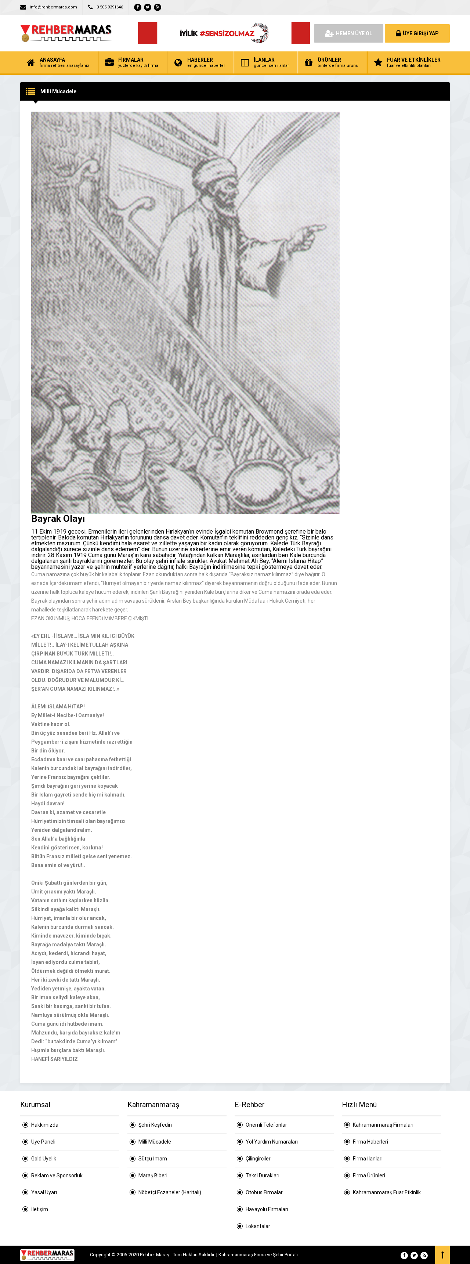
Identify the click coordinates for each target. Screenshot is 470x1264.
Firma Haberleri (370, 1142)
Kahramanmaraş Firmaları (383, 1125)
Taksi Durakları (262, 1175)
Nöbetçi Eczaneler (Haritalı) (169, 1192)
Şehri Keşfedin (155, 1125)
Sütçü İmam (152, 1159)
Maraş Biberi (152, 1175)
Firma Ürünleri (369, 1175)
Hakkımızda (44, 1125)
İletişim (39, 1209)
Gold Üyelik (43, 1159)
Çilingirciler (258, 1159)
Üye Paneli (43, 1142)
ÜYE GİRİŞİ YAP (421, 33)
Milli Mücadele (154, 1142)
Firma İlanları (368, 1159)
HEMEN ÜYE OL (354, 33)
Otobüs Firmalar (264, 1192)
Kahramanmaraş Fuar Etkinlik (387, 1192)
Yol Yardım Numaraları (272, 1142)
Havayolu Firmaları (267, 1209)
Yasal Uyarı (44, 1192)
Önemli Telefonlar (266, 1125)
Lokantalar (258, 1226)
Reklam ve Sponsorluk (57, 1175)
